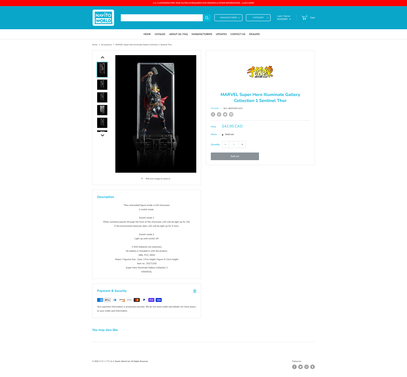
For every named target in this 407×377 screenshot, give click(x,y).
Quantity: (215, 144)
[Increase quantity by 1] (242, 144)
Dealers (254, 34)
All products (106, 44)
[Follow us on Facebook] (294, 367)
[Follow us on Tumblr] (312, 367)
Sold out (235, 156)
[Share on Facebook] (213, 114)
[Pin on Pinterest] (219, 114)
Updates (221, 34)
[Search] (207, 17)
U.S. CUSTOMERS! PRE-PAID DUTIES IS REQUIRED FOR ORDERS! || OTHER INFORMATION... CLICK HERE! (203, 3)
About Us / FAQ (178, 34)
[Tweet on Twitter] (225, 114)
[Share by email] (231, 114)
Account (282, 19)
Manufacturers (202, 34)
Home (147, 34)
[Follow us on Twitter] (300, 367)
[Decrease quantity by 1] (225, 144)
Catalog (160, 34)
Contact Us (238, 34)
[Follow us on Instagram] (306, 367)
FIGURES (215, 108)
